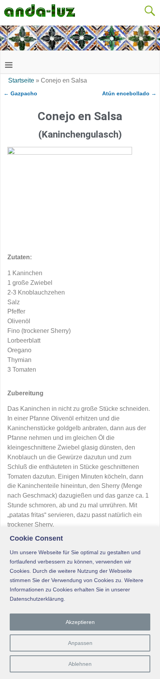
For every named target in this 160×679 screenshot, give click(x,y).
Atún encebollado (129, 93)
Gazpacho (20, 93)
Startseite (21, 80)
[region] (80, 603)
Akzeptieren (80, 622)
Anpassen (80, 643)
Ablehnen (80, 664)
